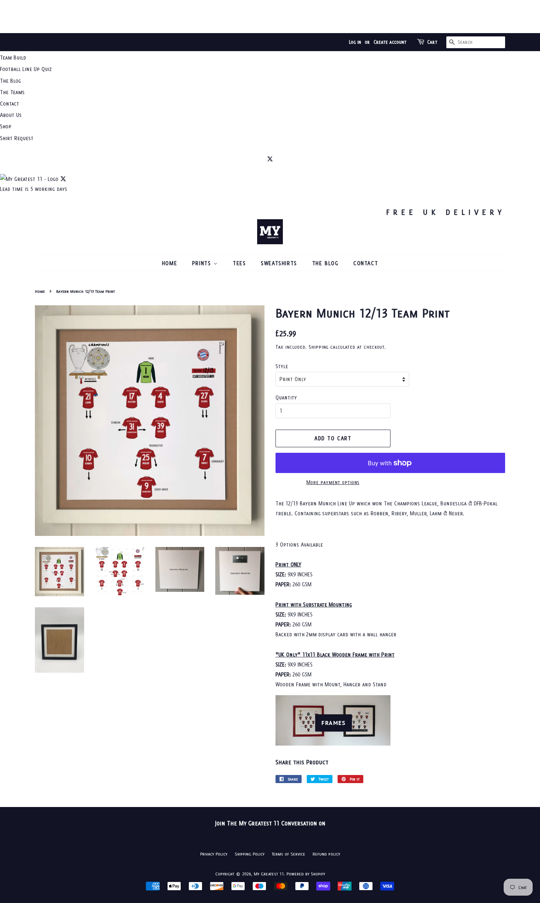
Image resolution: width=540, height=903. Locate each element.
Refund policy (326, 854)
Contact (9, 103)
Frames (333, 722)
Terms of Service (288, 854)
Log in (355, 42)
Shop (5, 126)
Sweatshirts (279, 263)
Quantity (286, 397)
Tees (239, 263)
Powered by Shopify (306, 874)
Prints (202, 263)
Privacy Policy (213, 854)
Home (169, 263)
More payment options (332, 482)
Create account (390, 42)
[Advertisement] (270, 16)
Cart (432, 42)
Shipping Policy (249, 854)
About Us (11, 115)
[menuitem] (270, 58)
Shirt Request (16, 138)
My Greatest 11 (269, 874)
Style (282, 366)
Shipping (318, 347)
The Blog (10, 81)
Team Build (13, 57)
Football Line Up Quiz (26, 69)
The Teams (12, 92)
